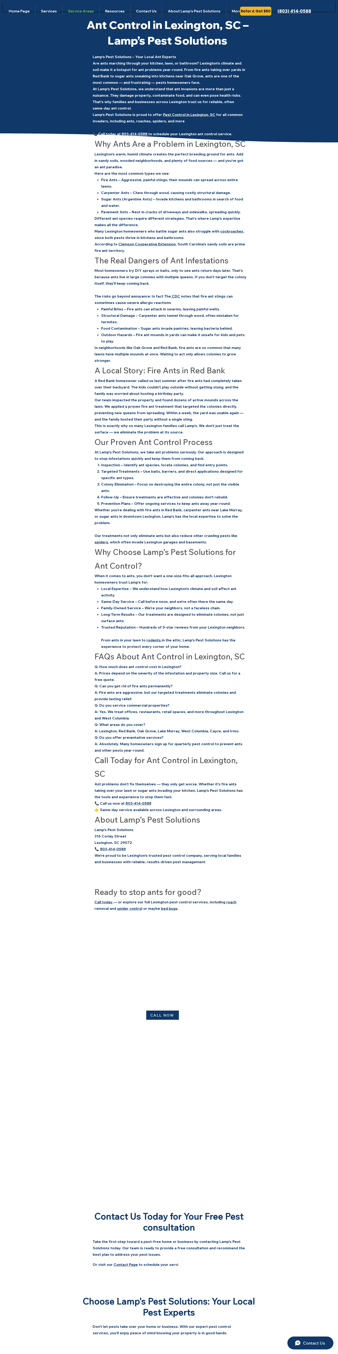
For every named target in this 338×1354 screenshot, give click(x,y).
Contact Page (126, 1264)
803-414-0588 (134, 134)
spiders (101, 542)
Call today (104, 902)
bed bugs (169, 908)
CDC (175, 296)
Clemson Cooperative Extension (147, 244)
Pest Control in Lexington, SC (189, 114)
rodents (154, 640)
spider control (129, 908)
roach (231, 902)
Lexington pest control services (179, 902)
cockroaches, (232, 231)
